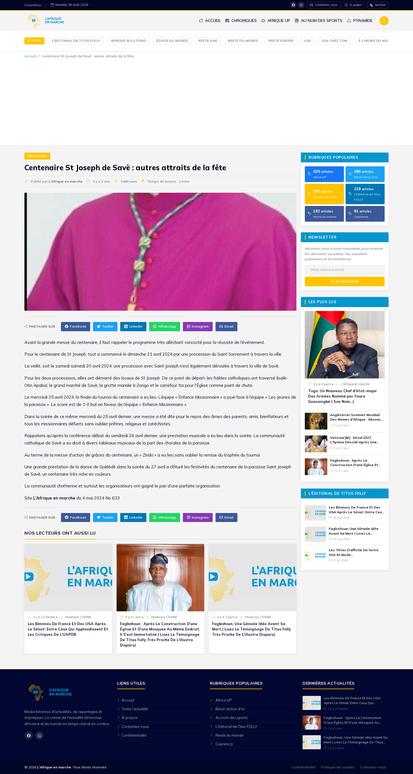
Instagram (200, 326)
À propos (355, 5)
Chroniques (243, 20)
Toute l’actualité (135, 709)
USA (307, 41)
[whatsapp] (301, 5)
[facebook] (293, 5)
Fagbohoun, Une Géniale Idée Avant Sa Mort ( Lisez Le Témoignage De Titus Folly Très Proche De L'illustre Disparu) (251, 629)
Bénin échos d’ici (230, 709)
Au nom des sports (321, 20)
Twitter (108, 326)
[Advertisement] (206, 101)
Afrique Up (278, 20)
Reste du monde (243, 41)
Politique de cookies (338, 767)
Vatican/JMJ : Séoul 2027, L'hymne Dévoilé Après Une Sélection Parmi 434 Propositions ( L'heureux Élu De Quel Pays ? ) (356, 440)
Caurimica (224, 744)
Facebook (78, 326)
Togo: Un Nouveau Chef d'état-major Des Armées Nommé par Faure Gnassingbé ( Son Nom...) (342, 396)
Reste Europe (281, 41)
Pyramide (362, 20)
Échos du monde (172, 41)
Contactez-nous (325, 5)
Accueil (212, 20)
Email (228, 326)
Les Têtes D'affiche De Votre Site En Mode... (353, 552)
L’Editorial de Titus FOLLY (76, 41)
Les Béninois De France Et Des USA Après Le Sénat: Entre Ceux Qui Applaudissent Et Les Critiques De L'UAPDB (68, 629)
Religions (37, 156)
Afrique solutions (128, 41)
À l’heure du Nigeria (377, 41)
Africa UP (223, 700)
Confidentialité (134, 735)
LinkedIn (135, 326)
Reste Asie (207, 41)
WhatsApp (167, 326)
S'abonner (346, 281)
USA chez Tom (335, 41)
